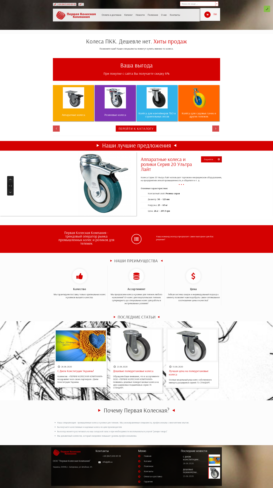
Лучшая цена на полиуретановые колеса (188, 372)
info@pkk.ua (107, 462)
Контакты (148, 471)
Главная (147, 455)
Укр (215, 13)
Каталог (148, 461)
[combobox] (199, 3)
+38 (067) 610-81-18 (67, 4)
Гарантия (148, 481)
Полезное (148, 466)
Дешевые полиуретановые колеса (133, 371)
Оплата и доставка (153, 476)
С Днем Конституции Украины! (75, 371)
